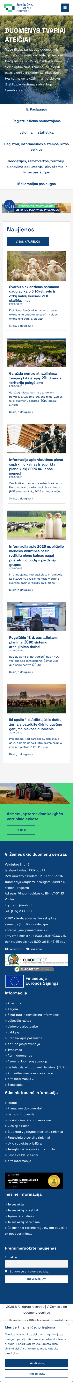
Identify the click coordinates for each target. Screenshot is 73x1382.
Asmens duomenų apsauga (27, 1061)
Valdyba (13, 1032)
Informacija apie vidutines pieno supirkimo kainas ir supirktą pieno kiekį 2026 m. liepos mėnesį (36, 466)
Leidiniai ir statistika (36, 132)
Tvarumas (15, 1050)
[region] (36, 1351)
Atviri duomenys (20, 1055)
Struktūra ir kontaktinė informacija (34, 1015)
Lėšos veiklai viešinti (23, 1155)
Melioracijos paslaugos (36, 183)
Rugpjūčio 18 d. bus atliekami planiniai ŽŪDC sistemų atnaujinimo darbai (33, 642)
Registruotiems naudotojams (36, 121)
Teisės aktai (16, 1204)
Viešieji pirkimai (19, 1126)
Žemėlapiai (15, 1085)
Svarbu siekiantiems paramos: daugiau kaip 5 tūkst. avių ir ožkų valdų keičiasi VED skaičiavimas (34, 294)
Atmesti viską (36, 1373)
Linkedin (35, 949)
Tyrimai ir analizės (21, 1216)
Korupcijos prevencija (24, 1044)
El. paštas (11, 1257)
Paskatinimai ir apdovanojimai (30, 1120)
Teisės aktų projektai (23, 1210)
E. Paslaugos (36, 109)
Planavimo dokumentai (25, 1108)
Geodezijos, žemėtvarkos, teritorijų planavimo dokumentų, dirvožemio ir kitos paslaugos (36, 166)
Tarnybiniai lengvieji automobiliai (32, 1149)
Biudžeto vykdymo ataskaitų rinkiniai (35, 1132)
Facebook (15, 949)
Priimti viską (37, 1363)
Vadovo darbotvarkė (23, 1026)
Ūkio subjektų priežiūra (25, 1143)
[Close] (69, 1324)
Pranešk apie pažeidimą (25, 1038)
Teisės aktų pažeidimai (24, 1222)
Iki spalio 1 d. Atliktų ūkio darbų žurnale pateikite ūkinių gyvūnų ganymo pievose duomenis (35, 724)
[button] (66, 208)
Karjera (13, 1009)
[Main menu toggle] (65, 8)
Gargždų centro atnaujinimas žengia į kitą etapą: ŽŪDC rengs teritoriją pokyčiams (35, 378)
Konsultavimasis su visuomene (30, 1073)
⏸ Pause (9, 205)
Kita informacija (19, 1161)
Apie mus (14, 1003)
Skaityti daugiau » (21, 325)
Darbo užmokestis (21, 1114)
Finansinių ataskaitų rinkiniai (29, 1138)
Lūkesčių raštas (19, 1021)
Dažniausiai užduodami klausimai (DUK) (37, 1067)
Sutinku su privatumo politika (29, 1271)
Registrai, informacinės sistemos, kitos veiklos (36, 147)
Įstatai (12, 1103)
